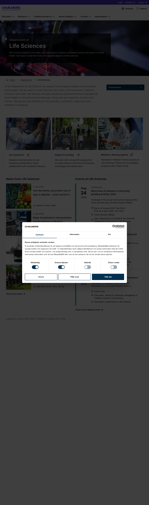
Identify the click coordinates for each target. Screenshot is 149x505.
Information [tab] (74, 234)
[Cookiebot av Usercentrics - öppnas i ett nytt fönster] (114, 226)
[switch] (61, 267)
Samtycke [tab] (40, 235)
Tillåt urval (74, 277)
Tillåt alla (108, 277)
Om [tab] (109, 234)
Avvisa (41, 277)
